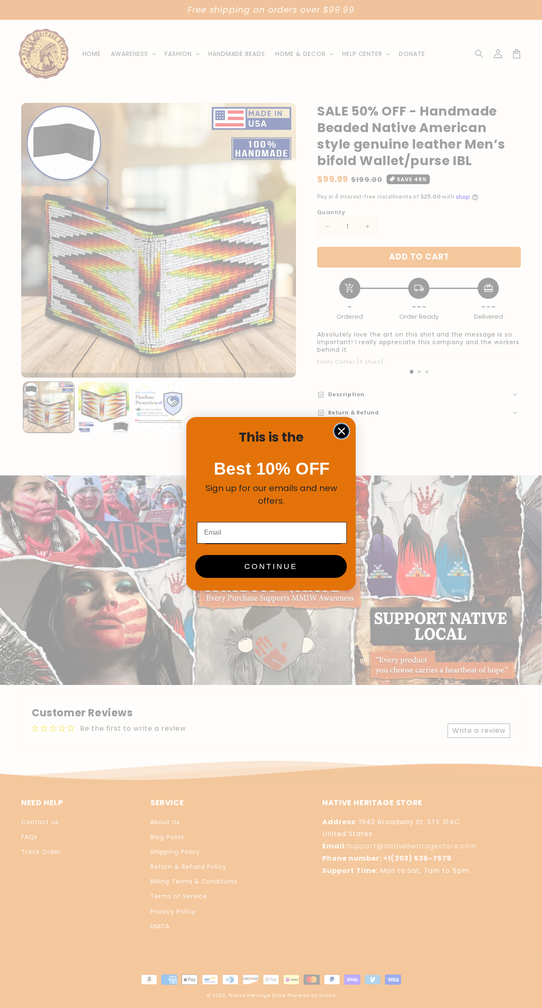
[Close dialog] (341, 431)
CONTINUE (271, 567)
